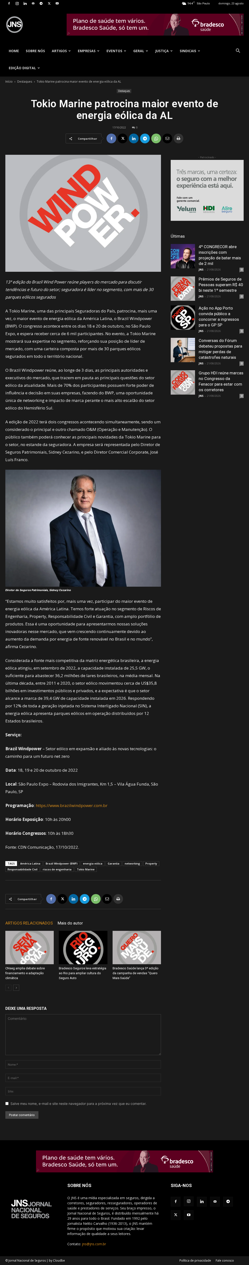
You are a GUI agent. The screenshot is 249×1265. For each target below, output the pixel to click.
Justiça (162, 51)
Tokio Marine (86, 869)
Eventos (114, 51)
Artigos (59, 51)
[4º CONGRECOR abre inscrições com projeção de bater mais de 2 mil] (183, 256)
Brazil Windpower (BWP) (62, 863)
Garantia (113, 863)
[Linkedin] (25, 3)
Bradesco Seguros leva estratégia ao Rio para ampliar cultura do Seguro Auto (82, 973)
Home (14, 51)
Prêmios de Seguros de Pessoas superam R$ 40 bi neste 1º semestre (221, 285)
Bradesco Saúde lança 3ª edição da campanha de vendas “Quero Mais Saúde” (136, 973)
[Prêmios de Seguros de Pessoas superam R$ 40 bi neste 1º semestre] (183, 288)
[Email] (167, 138)
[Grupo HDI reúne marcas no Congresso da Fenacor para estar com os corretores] (183, 382)
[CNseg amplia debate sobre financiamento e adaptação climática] (29, 947)
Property (151, 863)
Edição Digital (22, 68)
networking (132, 863)
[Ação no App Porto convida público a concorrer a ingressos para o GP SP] (183, 317)
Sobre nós (35, 51)
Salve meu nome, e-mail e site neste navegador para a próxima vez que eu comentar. (78, 1103)
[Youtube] (57, 3)
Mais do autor (70, 923)
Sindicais (188, 51)
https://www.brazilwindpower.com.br (71, 805)
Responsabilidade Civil (22, 869)
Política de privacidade (195, 1260)
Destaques (24, 81)
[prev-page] (8, 988)
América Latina (30, 863)
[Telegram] (41, 3)
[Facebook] (9, 3)
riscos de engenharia (57, 869)
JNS (201, 269)
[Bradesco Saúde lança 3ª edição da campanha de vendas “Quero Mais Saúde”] (137, 947)
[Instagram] (17, 3)
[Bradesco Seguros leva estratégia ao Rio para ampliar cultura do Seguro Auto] (83, 947)
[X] (49, 3)
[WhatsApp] (156, 138)
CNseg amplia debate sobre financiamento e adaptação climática (25, 973)
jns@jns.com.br (94, 1244)
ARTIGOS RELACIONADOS (29, 923)
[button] (238, 51)
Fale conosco (225, 1260)
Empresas (87, 51)
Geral (138, 51)
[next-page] (16, 988)
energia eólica (92, 863)
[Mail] (33, 3)
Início (9, 81)
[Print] (178, 138)
